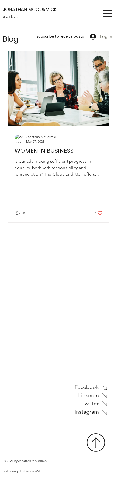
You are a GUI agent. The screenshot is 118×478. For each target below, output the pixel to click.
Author (11, 17)
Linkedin (88, 395)
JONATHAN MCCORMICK (30, 9)
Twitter (90, 403)
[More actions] (102, 139)
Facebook (87, 387)
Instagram (87, 411)
